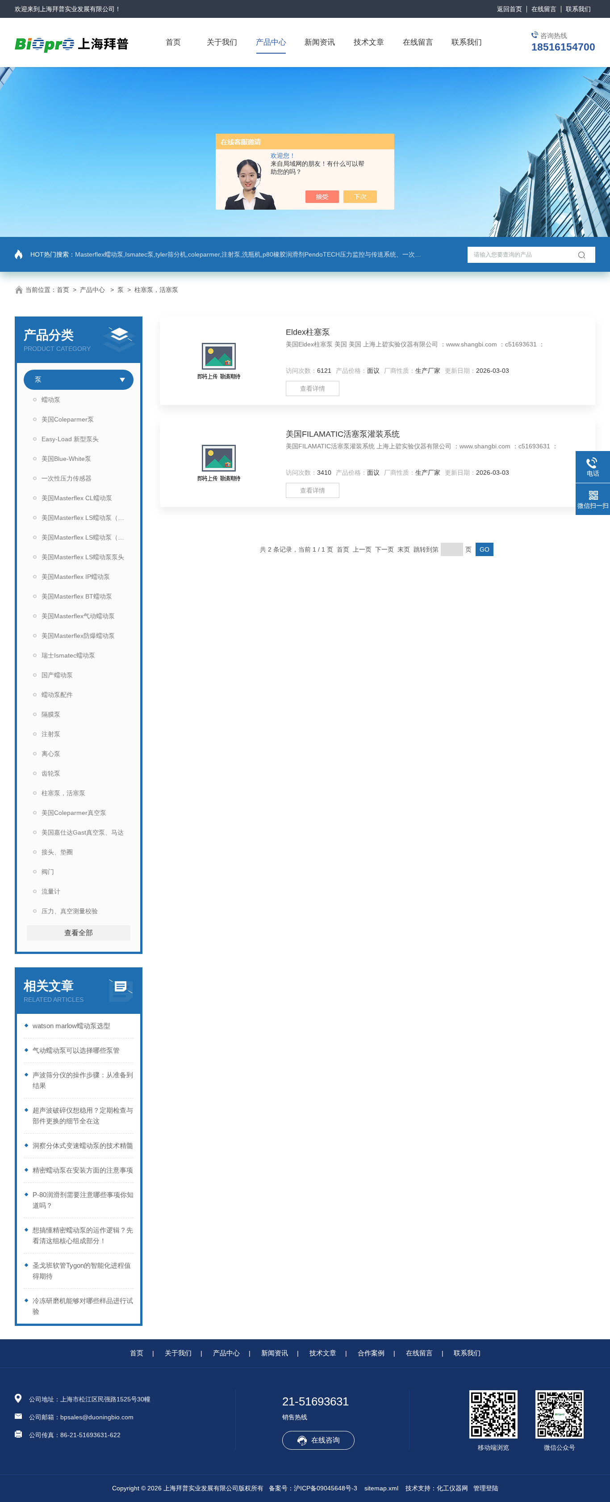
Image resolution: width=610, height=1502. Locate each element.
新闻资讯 (320, 42)
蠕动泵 (51, 399)
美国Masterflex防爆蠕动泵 (78, 635)
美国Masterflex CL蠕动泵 (77, 498)
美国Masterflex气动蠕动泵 (78, 616)
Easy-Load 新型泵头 (70, 439)
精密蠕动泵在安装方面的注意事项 (83, 1170)
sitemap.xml (381, 1488)
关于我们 (222, 42)
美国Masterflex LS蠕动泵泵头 (83, 557)
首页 (173, 42)
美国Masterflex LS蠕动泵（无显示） (88, 517)
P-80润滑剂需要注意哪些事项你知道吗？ (83, 1200)
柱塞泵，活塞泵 (156, 289)
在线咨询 (325, 1440)
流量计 (51, 891)
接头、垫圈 (57, 852)
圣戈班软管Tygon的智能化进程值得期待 (82, 1271)
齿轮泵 (51, 773)
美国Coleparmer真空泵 (74, 812)
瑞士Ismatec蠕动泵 (68, 655)
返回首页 (509, 9)
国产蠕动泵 (57, 675)
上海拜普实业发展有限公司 (77, 9)
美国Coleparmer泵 (68, 419)
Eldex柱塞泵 (308, 332)
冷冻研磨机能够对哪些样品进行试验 (83, 1306)
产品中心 (271, 42)
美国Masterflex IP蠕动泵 (76, 576)
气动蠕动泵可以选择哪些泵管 (76, 1050)
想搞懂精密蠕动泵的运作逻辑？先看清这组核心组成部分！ (83, 1235)
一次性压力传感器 (67, 478)
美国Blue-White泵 (66, 458)
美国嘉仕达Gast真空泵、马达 (83, 832)
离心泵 (51, 753)
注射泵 (51, 734)
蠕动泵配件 (57, 694)
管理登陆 (485, 1488)
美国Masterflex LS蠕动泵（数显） (88, 537)
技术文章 (369, 42)
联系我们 (578, 9)
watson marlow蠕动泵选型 (71, 1025)
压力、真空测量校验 (70, 911)
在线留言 (543, 9)
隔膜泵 (51, 714)
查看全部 (78, 933)
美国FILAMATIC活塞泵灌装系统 (343, 434)
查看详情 (312, 388)
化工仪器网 (452, 1488)
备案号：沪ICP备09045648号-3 (313, 1488)
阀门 (48, 871)
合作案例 (371, 1353)
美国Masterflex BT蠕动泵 (77, 596)
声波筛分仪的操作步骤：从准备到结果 (83, 1080)
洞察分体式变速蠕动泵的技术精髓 (83, 1145)
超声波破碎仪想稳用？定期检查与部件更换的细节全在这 (83, 1115)
